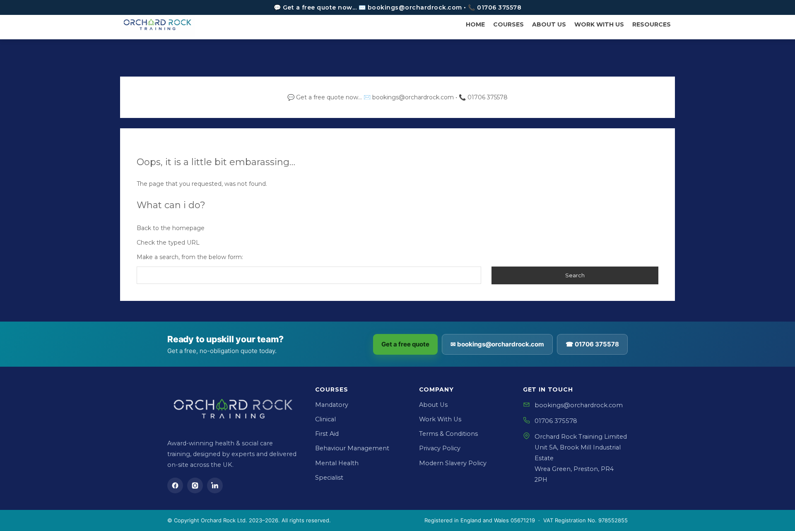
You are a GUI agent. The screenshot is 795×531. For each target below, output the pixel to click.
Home (475, 24)
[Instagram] (195, 485)
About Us (549, 24)
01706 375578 (556, 421)
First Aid (327, 433)
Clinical (325, 419)
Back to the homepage (171, 228)
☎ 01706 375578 (592, 344)
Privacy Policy (439, 448)
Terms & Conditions (448, 433)
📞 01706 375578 (483, 97)
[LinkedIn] (215, 485)
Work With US (599, 24)
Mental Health (337, 463)
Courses (508, 24)
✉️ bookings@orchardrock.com (409, 97)
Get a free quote (405, 344)
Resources (651, 24)
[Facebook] (175, 485)
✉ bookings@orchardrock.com (497, 344)
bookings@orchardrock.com (579, 405)
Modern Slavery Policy (453, 463)
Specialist (329, 477)
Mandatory (331, 404)
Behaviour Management (352, 448)
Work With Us (440, 419)
